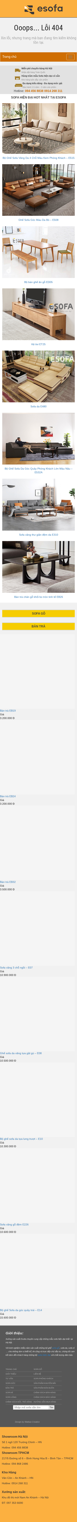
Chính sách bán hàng (45, 1392)
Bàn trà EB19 (8, 710)
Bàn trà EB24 (8, 796)
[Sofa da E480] (38, 376)
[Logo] (46, 8)
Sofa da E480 (38, 406)
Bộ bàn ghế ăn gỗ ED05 (38, 282)
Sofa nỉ (9, 1392)
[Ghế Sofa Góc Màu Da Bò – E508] (38, 190)
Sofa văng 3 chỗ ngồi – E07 (16, 967)
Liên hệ (37, 1374)
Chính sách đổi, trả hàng (19, 1402)
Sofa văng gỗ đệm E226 (14, 1224)
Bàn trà (10, 1388)
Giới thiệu (11, 1374)
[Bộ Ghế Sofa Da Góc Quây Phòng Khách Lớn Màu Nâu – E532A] (38, 439)
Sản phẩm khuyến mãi (45, 1383)
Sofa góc (10, 1383)
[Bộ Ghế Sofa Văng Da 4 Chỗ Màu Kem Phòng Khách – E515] (38, 128)
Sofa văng (11, 1397)
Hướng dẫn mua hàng (45, 1402)
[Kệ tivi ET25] (38, 314)
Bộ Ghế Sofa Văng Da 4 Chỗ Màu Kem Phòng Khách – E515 (39, 157)
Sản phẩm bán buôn (44, 1388)
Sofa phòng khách (43, 1379)
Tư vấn (9, 1379)
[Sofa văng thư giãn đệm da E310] (38, 504)
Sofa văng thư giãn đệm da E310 (38, 534)
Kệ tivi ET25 (38, 344)
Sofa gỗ (38, 1369)
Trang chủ (9, 57)
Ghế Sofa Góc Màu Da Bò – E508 (38, 219)
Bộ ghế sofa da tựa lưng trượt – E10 (21, 1138)
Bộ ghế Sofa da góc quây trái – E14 (21, 1310)
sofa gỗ (55, 1348)
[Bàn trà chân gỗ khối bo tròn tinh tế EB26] (38, 567)
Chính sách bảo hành (45, 1397)
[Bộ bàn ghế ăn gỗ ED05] (38, 252)
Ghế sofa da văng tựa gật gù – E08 (21, 1053)
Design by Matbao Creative (27, 1422)
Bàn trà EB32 (8, 881)
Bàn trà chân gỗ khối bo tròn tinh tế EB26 (38, 596)
